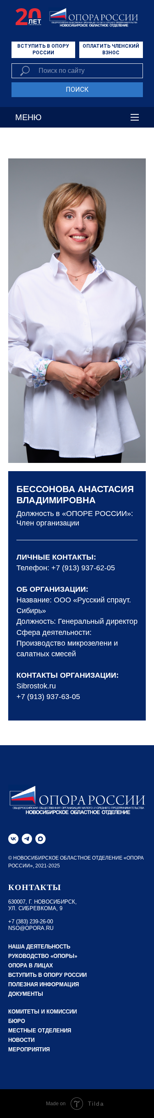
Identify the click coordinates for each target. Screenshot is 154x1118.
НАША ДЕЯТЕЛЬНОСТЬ (39, 947)
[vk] (13, 839)
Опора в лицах (30, 965)
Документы (25, 994)
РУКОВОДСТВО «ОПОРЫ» (42, 956)
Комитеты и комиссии (42, 1012)
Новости (21, 1040)
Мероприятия (29, 1049)
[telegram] (27, 839)
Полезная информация (43, 984)
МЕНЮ (28, 117)
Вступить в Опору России (47, 975)
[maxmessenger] (40, 839)
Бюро (16, 1021)
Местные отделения (39, 1030)
